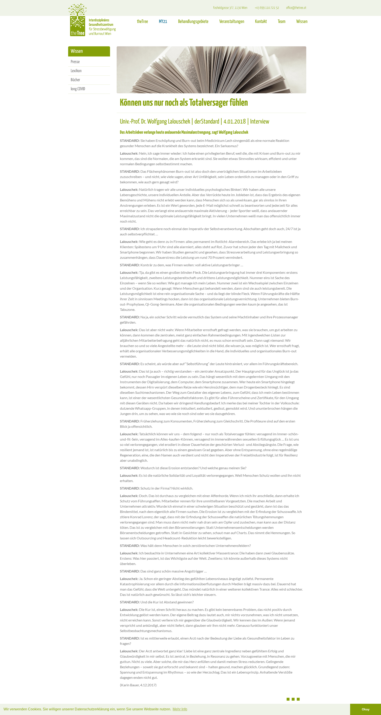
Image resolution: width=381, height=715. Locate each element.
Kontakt (261, 21)
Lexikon (76, 71)
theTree (142, 21)
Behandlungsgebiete (193, 21)
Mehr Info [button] (180, 709)
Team (281, 21)
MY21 (163, 21)
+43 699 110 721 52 (267, 7)
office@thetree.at (296, 7)
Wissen (301, 21)
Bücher (75, 80)
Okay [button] (366, 709)
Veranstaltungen (231, 21)
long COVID (78, 89)
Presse (75, 62)
